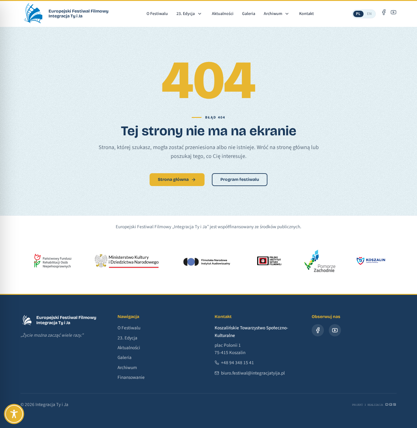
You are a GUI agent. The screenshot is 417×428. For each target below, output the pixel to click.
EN (369, 13)
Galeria (248, 14)
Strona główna (173, 179)
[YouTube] (393, 12)
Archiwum (273, 14)
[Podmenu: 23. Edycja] (199, 13)
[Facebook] (384, 12)
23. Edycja (185, 14)
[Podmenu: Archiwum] (287, 13)
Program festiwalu (239, 179)
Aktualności (223, 14)
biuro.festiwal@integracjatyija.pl (253, 373)
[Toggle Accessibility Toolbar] (14, 413)
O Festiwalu (157, 14)
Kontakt (306, 14)
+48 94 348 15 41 (237, 362)
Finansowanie (131, 377)
